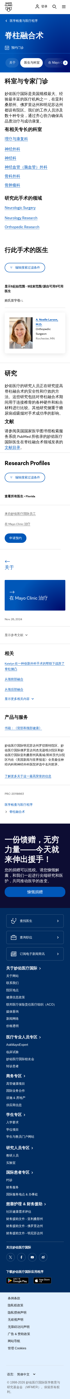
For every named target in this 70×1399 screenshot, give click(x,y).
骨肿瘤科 (12, 185)
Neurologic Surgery (20, 207)
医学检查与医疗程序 (24, 20)
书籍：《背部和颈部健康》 (23, 728)
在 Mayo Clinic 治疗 (17, 524)
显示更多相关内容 (17, 699)
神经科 (10, 158)
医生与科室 (32, 62)
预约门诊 (17, 47)
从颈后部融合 (14, 689)
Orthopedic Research (22, 226)
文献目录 (12, 447)
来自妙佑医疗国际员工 (20, 514)
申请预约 (15, 538)
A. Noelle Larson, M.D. (47, 322)
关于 (12, 62)
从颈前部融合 (14, 679)
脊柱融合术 (24, 35)
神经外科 (12, 149)
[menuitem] (12, 63)
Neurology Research (21, 217)
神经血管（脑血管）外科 (26, 167)
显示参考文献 (14, 635)
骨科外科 (12, 176)
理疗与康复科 (16, 138)
